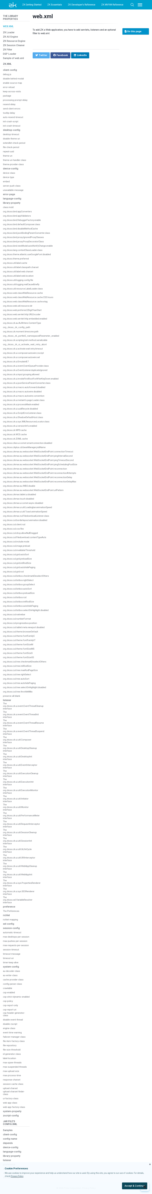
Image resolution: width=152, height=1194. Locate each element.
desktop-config (11, 130)
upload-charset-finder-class (14, 1093)
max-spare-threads (12, 1062)
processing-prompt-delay (15, 100)
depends (8, 1143)
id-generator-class (12, 1054)
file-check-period (11, 147)
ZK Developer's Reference (81, 4)
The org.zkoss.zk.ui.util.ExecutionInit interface (18, 782)
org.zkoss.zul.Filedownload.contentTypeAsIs (24, 537)
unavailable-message (13, 190)
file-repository (9, 1045)
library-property (11, 202)
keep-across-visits (12, 91)
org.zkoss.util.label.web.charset (18, 271)
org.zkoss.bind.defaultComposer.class (21, 224)
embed (6, 181)
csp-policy (8, 1001)
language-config (12, 198)
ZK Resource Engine (14, 41)
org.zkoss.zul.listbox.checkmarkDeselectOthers (26, 576)
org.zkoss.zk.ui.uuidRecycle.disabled (20, 409)
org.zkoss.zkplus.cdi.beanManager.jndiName (24, 447)
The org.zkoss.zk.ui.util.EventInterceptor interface (20, 765)
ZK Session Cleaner (14, 45)
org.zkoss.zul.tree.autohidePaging (19, 683)
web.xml (43, 16)
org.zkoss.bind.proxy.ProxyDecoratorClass (23, 241)
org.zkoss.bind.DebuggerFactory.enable (22, 220)
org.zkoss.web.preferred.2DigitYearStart (22, 310)
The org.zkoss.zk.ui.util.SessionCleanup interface (20, 832)
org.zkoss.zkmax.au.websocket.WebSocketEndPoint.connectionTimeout (38, 451)
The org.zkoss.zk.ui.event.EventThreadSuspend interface (23, 731)
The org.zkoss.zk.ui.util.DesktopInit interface (17, 757)
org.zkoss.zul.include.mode (16, 541)
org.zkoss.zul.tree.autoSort (16, 679)
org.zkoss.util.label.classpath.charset (21, 267)
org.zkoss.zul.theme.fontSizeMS (18, 649)
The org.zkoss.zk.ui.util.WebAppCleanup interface (20, 866)
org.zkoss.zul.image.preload (16, 546)
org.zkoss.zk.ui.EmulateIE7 (16, 361)
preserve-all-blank (11, 696)
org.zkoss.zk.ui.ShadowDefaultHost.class (23, 417)
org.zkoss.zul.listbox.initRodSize (18, 601)
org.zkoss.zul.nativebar (14, 614)
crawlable (7, 988)
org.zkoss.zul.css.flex (13, 529)
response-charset (11, 1080)
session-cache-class (13, 1084)
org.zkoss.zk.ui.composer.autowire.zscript (23, 353)
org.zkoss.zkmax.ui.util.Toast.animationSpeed (25, 511)
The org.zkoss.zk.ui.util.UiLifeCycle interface (17, 849)
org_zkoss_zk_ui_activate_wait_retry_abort (25, 344)
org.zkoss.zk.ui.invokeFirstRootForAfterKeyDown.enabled (30, 379)
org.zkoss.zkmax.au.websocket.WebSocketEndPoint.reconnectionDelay (37, 477)
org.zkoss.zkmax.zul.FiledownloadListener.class (26, 516)
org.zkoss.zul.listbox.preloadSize (19, 593)
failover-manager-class (14, 1037)
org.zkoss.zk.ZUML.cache (15, 439)
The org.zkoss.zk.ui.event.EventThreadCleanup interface (23, 706)
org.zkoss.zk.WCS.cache (15, 434)
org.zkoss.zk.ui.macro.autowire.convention (23, 396)
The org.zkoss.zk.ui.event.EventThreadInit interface (21, 714)
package (7, 96)
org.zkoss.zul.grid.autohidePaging (19, 567)
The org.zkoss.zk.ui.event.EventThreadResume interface (23, 723)
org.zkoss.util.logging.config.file (18, 280)
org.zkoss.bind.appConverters (17, 211)
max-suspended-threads (15, 1067)
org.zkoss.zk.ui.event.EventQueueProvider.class (26, 366)
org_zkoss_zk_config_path (16, 327)
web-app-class (10, 1103)
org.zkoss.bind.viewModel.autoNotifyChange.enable (28, 246)
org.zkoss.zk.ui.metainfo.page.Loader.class (24, 400)
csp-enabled (9, 992)
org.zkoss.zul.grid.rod (13, 571)
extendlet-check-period (14, 143)
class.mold (8, 207)
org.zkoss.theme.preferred (16, 259)
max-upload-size (11, 1071)
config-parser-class (12, 984)
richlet (6, 915)
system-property (12, 1111)
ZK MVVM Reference (112, 4)
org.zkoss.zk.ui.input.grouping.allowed (21, 374)
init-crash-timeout (11, 126)
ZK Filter (7, 49)
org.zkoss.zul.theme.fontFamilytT (19, 640)
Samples (8, 1130)
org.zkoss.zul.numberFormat (17, 619)
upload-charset (10, 1088)
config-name (10, 1138)
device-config (10, 168)
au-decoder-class (11, 971)
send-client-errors (11, 108)
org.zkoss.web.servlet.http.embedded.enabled (25, 319)
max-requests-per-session (16, 945)
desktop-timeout (11, 134)
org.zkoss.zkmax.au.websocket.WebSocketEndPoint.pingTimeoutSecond (38, 460)
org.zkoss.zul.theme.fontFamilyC (19, 636)
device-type (8, 177)
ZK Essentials (54, 4)
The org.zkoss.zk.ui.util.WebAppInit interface (17, 875)
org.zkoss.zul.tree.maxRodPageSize (20, 670)
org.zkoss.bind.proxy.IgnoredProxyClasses (23, 237)
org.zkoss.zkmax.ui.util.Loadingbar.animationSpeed (27, 507)
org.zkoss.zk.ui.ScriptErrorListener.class (22, 413)
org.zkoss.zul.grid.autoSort (16, 554)
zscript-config (11, 1115)
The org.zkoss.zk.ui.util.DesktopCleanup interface (20, 748)
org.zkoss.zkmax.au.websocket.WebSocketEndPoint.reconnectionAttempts (39, 473)
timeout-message (11, 954)
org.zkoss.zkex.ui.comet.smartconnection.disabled (27, 443)
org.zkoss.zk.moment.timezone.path (20, 331)
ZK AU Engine (10, 36)
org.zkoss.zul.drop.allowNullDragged (20, 533)
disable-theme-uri (11, 138)
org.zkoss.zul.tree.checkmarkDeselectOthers (24, 661)
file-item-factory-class (14, 1041)
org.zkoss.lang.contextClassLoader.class (22, 250)
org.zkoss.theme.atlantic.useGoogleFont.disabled (27, 254)
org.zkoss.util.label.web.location (18, 276)
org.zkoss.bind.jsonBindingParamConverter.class (26, 233)
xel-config (8, 923)
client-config (10, 70)
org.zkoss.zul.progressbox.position (20, 623)
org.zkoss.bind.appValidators (17, 216)
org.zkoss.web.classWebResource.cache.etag (25, 301)
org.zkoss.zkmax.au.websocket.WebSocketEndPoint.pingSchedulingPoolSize (40, 464)
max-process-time (12, 1075)
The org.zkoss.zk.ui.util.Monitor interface (16, 807)
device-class (9, 173)
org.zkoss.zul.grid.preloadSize (17, 559)
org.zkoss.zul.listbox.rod (14, 597)
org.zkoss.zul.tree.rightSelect (17, 674)
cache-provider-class (13, 979)
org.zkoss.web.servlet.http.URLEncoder (22, 314)
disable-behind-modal (13, 78)
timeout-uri (8, 958)
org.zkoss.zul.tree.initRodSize (17, 666)
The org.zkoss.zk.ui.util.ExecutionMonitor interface (20, 790)
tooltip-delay (9, 113)
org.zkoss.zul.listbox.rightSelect (18, 580)
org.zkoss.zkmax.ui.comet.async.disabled (23, 503)
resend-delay (9, 104)
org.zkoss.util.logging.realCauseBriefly (21, 284)
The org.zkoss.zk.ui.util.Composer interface (17, 740)
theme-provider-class (13, 164)
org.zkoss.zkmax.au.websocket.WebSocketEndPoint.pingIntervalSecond (38, 456)
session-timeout (11, 949)
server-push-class (11, 186)
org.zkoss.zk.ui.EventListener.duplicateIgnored (25, 370)
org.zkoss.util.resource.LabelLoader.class (23, 289)
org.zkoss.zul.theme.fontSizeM (18, 644)
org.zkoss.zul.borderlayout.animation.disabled (25, 520)
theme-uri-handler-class (14, 160)
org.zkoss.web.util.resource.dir (17, 306)
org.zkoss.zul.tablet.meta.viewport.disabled (24, 627)
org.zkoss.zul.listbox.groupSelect (19, 584)
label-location (9, 1058)
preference (9, 906)
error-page (9, 194)
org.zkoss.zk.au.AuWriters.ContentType (22, 323)
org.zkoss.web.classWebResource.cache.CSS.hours (28, 297)
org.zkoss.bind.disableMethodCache (20, 229)
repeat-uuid (8, 151)
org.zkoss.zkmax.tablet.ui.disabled (19, 494)
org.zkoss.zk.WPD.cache (15, 430)
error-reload (9, 87)
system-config (11, 966)
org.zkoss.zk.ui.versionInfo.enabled (20, 426)
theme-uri (7, 156)
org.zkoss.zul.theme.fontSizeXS (18, 657)
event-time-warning (12, 1032)
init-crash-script (10, 121)
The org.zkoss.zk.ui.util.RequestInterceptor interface (21, 824)
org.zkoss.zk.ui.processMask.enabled (21, 404)
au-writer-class (10, 975)
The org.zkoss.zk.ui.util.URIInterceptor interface (19, 858)
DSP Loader (9, 53)
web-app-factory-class (14, 1107)
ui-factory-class (10, 1098)
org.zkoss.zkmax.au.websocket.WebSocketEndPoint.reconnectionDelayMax (39, 481)
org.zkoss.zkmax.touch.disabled (18, 499)
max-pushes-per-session (15, 941)
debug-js (7, 74)
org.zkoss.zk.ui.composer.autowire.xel (21, 357)
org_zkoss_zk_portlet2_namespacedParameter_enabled (31, 336)
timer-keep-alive (10, 962)
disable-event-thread (13, 1020)
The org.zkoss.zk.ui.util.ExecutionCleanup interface (20, 773)
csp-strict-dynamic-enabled (16, 997)
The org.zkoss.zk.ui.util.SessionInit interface (17, 841)
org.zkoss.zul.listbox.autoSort (17, 589)
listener (7, 700)
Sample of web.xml (13, 58)
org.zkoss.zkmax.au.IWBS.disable (19, 486)
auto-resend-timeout (13, 117)
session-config (11, 928)
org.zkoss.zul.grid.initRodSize (17, 563)
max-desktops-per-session (16, 937)
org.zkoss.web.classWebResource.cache (23, 293)
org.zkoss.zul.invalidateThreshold (19, 550)
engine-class (9, 1028)
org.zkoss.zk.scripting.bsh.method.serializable (25, 340)
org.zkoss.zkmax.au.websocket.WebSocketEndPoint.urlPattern (33, 490)
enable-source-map (12, 83)
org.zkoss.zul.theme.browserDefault (20, 631)
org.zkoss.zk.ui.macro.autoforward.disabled (24, 387)
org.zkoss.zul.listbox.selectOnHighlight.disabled (26, 610)
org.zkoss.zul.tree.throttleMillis (18, 692)
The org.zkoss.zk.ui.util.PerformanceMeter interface (21, 816)
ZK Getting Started (31, 4)
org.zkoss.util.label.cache (15, 263)
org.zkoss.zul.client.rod (14, 524)
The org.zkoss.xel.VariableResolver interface (17, 900)
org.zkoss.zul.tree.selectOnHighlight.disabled (24, 687)
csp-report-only (10, 1005)
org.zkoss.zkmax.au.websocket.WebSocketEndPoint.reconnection (35, 469)
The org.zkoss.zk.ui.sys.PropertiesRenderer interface (22, 883)
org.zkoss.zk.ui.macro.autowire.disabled (22, 391)
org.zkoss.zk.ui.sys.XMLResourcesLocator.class (26, 421)
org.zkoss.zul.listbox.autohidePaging (20, 606)
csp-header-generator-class (14, 1014)
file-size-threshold (11, 1050)
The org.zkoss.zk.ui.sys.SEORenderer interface (18, 891)
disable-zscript (10, 1024)
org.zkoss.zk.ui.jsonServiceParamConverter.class (26, 383)
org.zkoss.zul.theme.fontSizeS (18, 653)
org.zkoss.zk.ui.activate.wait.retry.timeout (23, 349)
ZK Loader (9, 32)
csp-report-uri (9, 1009)
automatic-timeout (12, 932)
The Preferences (11, 911)
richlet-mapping (10, 919)
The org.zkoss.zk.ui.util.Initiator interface (15, 799)
